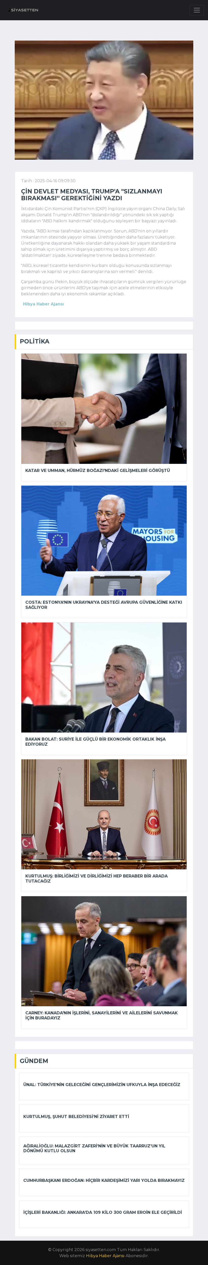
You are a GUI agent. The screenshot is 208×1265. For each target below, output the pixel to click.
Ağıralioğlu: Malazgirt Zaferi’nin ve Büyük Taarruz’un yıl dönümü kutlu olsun (94, 1148)
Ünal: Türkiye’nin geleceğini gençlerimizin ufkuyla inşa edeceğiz (101, 1084)
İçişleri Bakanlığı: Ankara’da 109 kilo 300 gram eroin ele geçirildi (102, 1212)
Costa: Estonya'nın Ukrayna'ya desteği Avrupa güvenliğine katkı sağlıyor (103, 605)
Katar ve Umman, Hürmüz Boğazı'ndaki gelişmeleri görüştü (97, 470)
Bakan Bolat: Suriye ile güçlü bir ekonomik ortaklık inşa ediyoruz (95, 741)
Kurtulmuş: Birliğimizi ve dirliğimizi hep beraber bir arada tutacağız (96, 878)
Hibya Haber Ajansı (105, 1255)
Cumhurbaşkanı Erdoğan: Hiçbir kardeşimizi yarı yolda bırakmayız (104, 1180)
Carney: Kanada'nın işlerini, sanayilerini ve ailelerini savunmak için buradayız (101, 1015)
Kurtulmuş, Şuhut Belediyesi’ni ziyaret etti (76, 1116)
